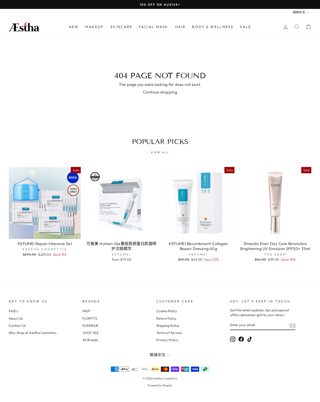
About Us (16, 318)
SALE (245, 27)
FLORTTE (90, 318)
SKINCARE (121, 27)
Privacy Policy (167, 340)
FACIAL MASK (153, 27)
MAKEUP (94, 27)
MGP (86, 311)
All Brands (90, 340)
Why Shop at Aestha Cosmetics (33, 333)
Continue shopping (160, 92)
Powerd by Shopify (160, 385)
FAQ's (13, 311)
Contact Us (17, 326)
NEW (74, 27)
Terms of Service (169, 333)
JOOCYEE (91, 333)
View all (160, 152)
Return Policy (166, 318)
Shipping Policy (168, 326)
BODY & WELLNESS (212, 27)
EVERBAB (90, 326)
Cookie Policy (166, 311)
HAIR (180, 27)
